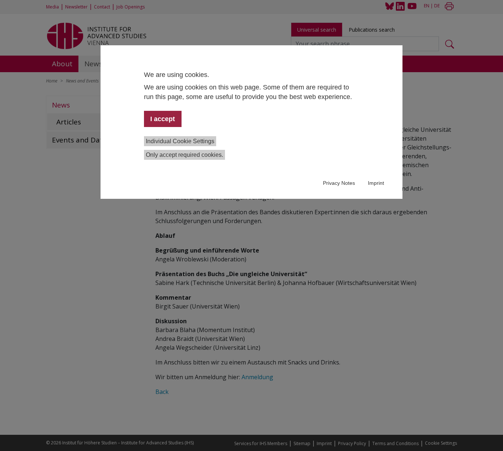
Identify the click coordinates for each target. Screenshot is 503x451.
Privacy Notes (339, 183)
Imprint (376, 183)
